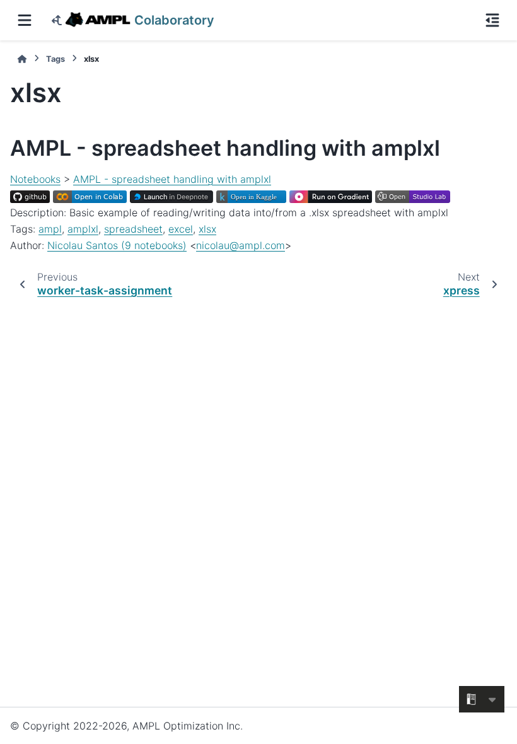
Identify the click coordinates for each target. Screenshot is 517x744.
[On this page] (492, 20)
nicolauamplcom (240, 245)
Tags (55, 59)
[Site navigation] (24, 20)
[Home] (22, 59)
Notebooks (35, 179)
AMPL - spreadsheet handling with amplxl (172, 179)
